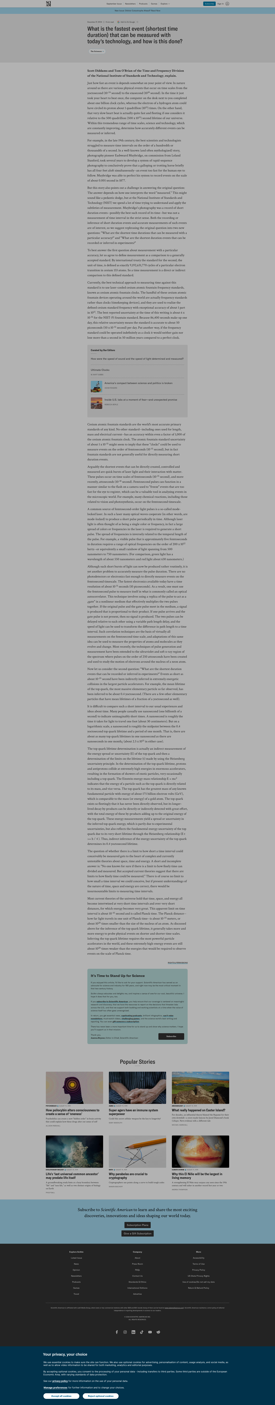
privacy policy (60, 1381)
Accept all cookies (61, 1396)
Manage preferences (55, 1387)
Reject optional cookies (100, 1396)
